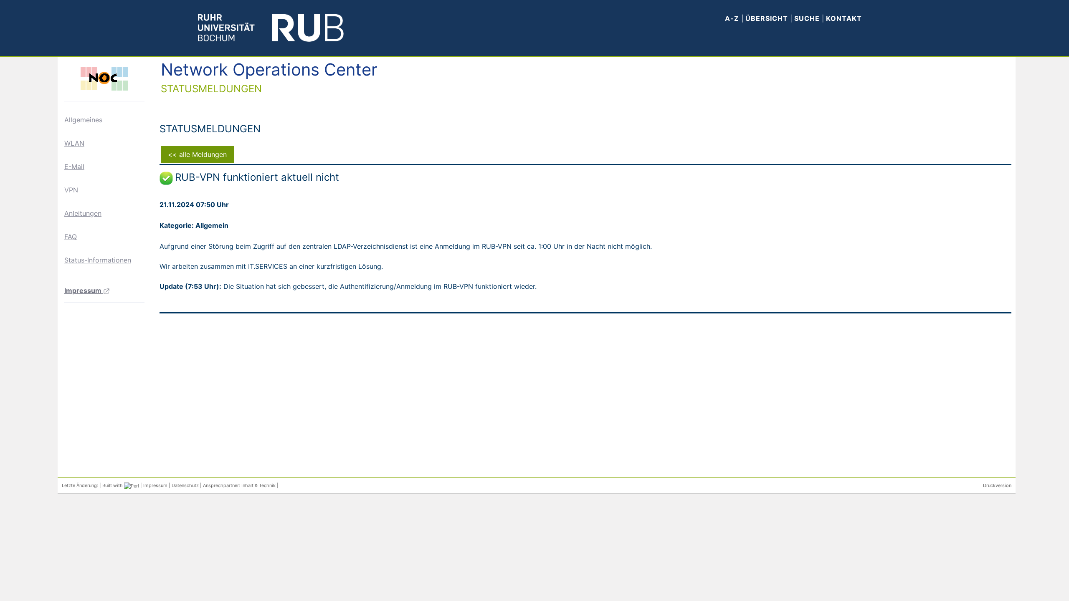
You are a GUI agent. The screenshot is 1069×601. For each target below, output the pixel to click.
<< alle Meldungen (197, 154)
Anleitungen (82, 213)
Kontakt (844, 18)
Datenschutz (185, 485)
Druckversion (997, 485)
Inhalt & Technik (258, 485)
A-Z (732, 18)
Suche (808, 18)
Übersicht (766, 18)
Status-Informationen (97, 260)
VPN (71, 190)
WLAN (74, 143)
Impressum (83, 290)
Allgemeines (83, 120)
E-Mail (74, 166)
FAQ (70, 236)
